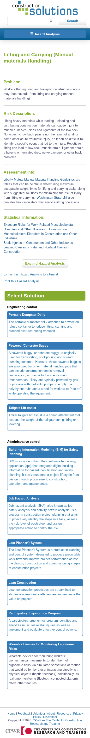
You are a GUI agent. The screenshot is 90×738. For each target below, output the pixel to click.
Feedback (24, 713)
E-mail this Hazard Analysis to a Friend (31, 274)
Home (11, 713)
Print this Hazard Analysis (22, 281)
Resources (64, 713)
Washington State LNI (52, 197)
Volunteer (39, 713)
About (51, 713)
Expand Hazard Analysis (45, 263)
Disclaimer (50, 716)
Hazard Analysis (47, 34)
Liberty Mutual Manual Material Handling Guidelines (40, 179)
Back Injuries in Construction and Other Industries (38, 243)
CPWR (56, 722)
